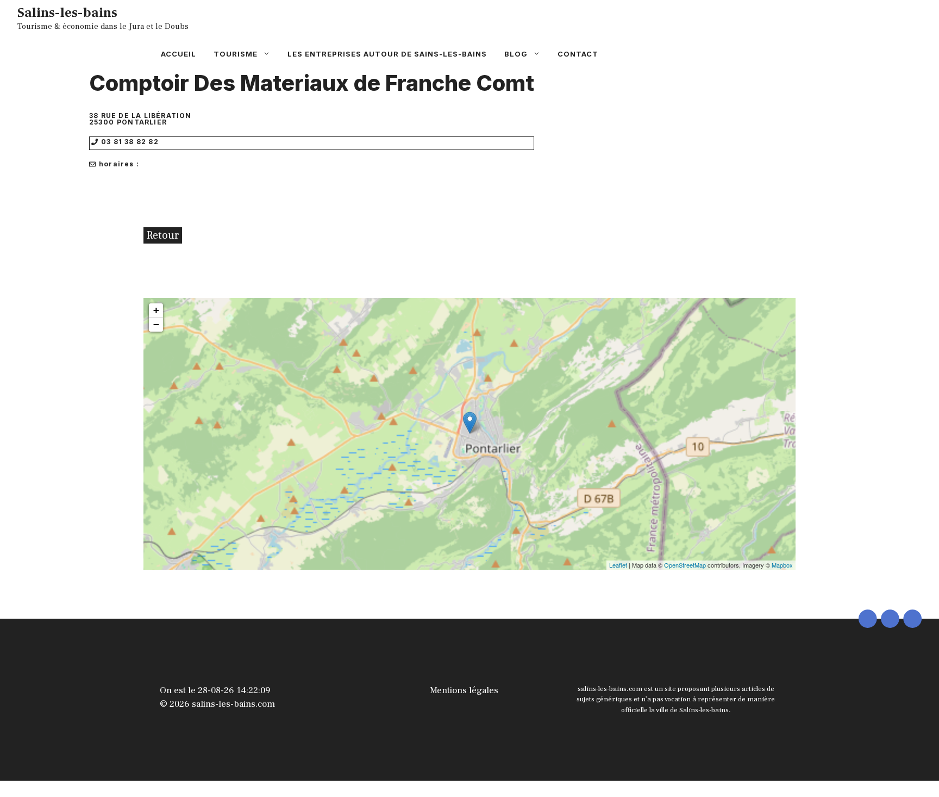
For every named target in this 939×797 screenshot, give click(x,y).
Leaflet (618, 565)
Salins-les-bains (67, 12)
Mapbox (782, 565)
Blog (516, 53)
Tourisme (236, 53)
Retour (162, 235)
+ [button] (156, 310)
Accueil (178, 53)
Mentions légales (464, 690)
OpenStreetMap (685, 565)
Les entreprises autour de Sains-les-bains (387, 53)
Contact (578, 53)
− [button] (156, 324)
